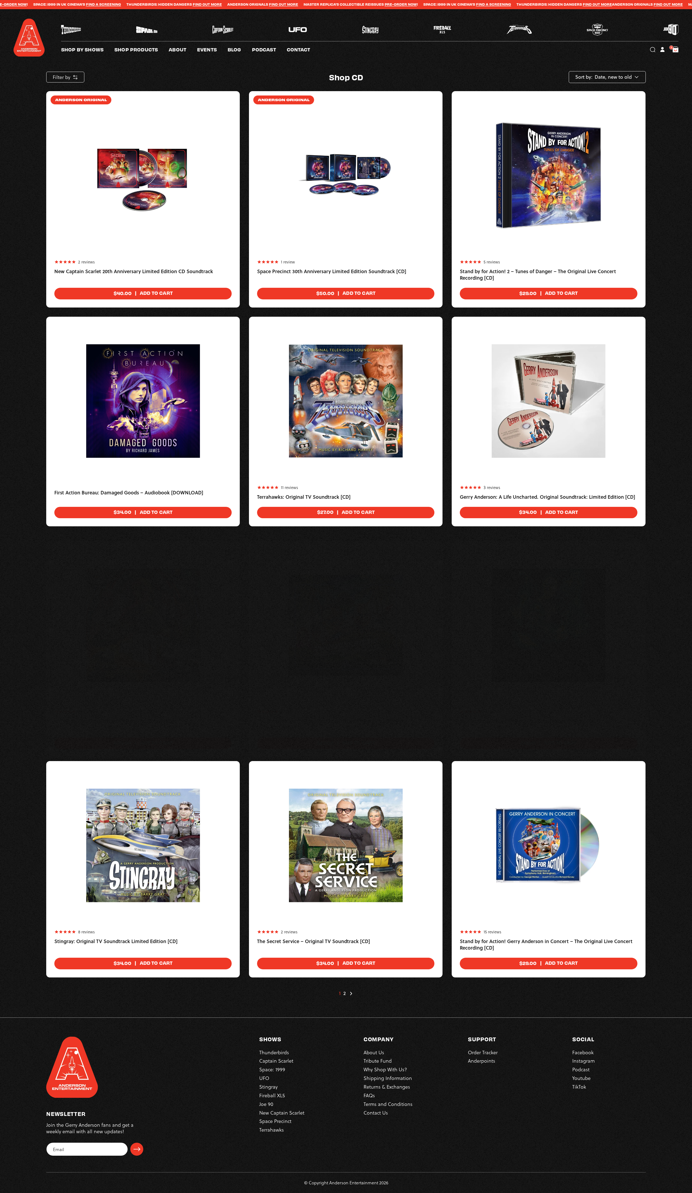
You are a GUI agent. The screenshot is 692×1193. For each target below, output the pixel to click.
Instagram (583, 1060)
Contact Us (376, 1112)
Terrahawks (271, 1129)
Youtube (581, 1078)
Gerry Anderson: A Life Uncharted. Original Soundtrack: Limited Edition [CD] (547, 497)
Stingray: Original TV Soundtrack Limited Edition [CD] (116, 941)
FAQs (369, 1095)
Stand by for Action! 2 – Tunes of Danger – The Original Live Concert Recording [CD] (538, 274)
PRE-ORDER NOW (324, 4)
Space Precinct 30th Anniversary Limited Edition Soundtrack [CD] (331, 271)
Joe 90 (266, 1104)
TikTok (579, 1086)
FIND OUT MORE (130, 4)
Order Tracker (483, 1052)
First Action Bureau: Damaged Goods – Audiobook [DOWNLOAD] (128, 493)
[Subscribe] (136, 1149)
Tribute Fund (378, 1060)
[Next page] (350, 993)
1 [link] (340, 993)
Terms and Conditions (388, 1104)
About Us (374, 1052)
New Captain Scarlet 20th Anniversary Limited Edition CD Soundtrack (133, 271)
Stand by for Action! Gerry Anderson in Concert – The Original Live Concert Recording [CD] (546, 944)
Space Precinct (275, 1121)
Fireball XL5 (272, 1095)
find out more (207, 4)
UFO (264, 1078)
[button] (183, 49)
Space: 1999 (272, 1069)
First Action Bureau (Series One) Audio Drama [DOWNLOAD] (529, 721)
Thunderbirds (274, 1052)
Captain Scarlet (276, 1060)
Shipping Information (388, 1078)
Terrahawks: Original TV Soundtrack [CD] (304, 497)
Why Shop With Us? (385, 1069)
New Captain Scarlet (281, 1112)
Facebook (583, 1052)
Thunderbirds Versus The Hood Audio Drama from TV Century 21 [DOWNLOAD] (330, 724)
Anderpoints (481, 1060)
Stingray (268, 1086)
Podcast (581, 1069)
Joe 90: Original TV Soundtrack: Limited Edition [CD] (114, 721)
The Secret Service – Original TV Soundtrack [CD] (313, 941)
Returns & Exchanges (387, 1086)
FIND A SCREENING (27, 4)
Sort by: (584, 77)
